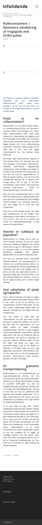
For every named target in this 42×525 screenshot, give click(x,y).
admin (17, 455)
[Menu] (36, 6)
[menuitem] (31, 6)
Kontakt (12, 502)
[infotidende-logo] (17, 6)
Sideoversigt (7, 492)
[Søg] (31, 6)
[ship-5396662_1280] (21, 57)
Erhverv (5, 39)
